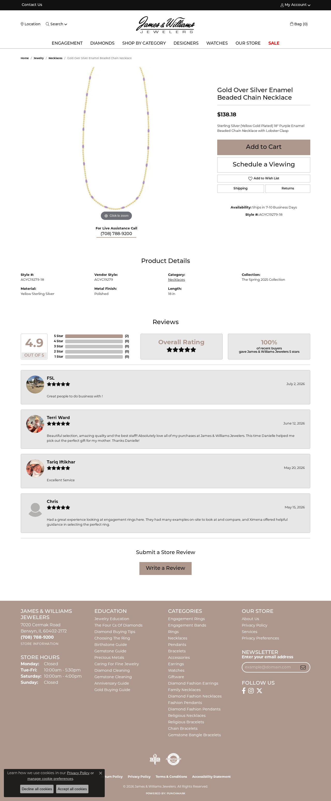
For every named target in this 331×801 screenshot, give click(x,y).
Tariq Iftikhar (61, 462)
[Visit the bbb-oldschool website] (154, 759)
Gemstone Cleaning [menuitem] (113, 677)
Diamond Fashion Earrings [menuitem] (193, 684)
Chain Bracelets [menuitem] (183, 729)
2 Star (58, 351)
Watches (217, 44)
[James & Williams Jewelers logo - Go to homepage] (165, 24)
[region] (116, 144)
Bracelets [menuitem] (177, 651)
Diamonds (102, 44)
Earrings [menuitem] (176, 664)
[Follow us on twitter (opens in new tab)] (259, 691)
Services (249, 632)
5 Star (58, 336)
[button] (294, 5)
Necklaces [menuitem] (177, 638)
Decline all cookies (37, 789)
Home (25, 58)
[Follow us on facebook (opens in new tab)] (244, 691)
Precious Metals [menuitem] (109, 658)
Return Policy (112, 777)
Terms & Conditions (171, 777)
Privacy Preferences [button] (260, 638)
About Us (250, 619)
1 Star (59, 356)
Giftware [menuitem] (176, 677)
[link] (31, 5)
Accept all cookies (72, 789)
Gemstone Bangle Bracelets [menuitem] (194, 735)
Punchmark (176, 793)
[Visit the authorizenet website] (174, 759)
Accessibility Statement (211, 777)
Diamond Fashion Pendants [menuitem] (194, 709)
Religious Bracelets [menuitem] (186, 722)
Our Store (248, 44)
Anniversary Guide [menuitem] (111, 684)
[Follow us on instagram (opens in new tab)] (251, 691)
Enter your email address (267, 657)
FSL (51, 379)
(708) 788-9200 (116, 234)
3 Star (58, 346)
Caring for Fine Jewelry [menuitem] (116, 664)
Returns (288, 188)
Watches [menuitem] (176, 671)
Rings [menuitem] (173, 632)
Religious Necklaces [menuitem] (187, 716)
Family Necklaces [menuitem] (184, 690)
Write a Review (165, 568)
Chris (52, 502)
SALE (274, 44)
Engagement (67, 44)
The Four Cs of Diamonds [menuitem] (118, 626)
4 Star (58, 341)
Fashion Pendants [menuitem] (185, 703)
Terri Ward (58, 418)
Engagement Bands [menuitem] (187, 626)
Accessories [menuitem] (179, 658)
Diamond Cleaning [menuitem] (112, 671)
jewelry (39, 58)
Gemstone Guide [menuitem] (110, 651)
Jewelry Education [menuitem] (111, 619)
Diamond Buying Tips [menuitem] (114, 632)
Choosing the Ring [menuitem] (112, 638)
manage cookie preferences (50, 778)
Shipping (240, 188)
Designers (186, 44)
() (127, 336)
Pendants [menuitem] (177, 645)
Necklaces (55, 58)
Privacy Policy (254, 626)
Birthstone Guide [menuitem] (110, 645)
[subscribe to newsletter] (303, 667)
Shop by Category (144, 44)
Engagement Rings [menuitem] (186, 619)
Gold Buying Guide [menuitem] (112, 690)
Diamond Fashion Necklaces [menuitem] (195, 697)
